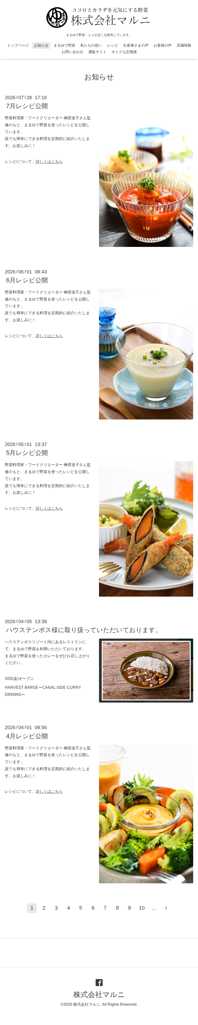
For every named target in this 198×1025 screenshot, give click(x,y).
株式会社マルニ (99, 994)
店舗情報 (184, 45)
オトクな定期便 (124, 52)
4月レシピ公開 (27, 735)
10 (142, 908)
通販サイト (97, 52)
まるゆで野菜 (64, 45)
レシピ (112, 45)
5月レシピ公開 (27, 452)
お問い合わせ (72, 52)
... (154, 908)
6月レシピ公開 (27, 280)
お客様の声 (163, 45)
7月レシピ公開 (27, 106)
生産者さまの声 (135, 45)
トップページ (18, 45)
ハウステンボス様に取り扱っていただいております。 (84, 630)
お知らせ (41, 45)
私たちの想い (91, 45)
